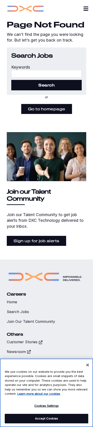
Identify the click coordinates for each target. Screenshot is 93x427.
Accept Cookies (46, 418)
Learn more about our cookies (38, 393)
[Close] (88, 365)
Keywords (20, 67)
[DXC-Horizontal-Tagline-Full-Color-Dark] (45, 270)
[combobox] (46, 74)
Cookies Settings (46, 405)
